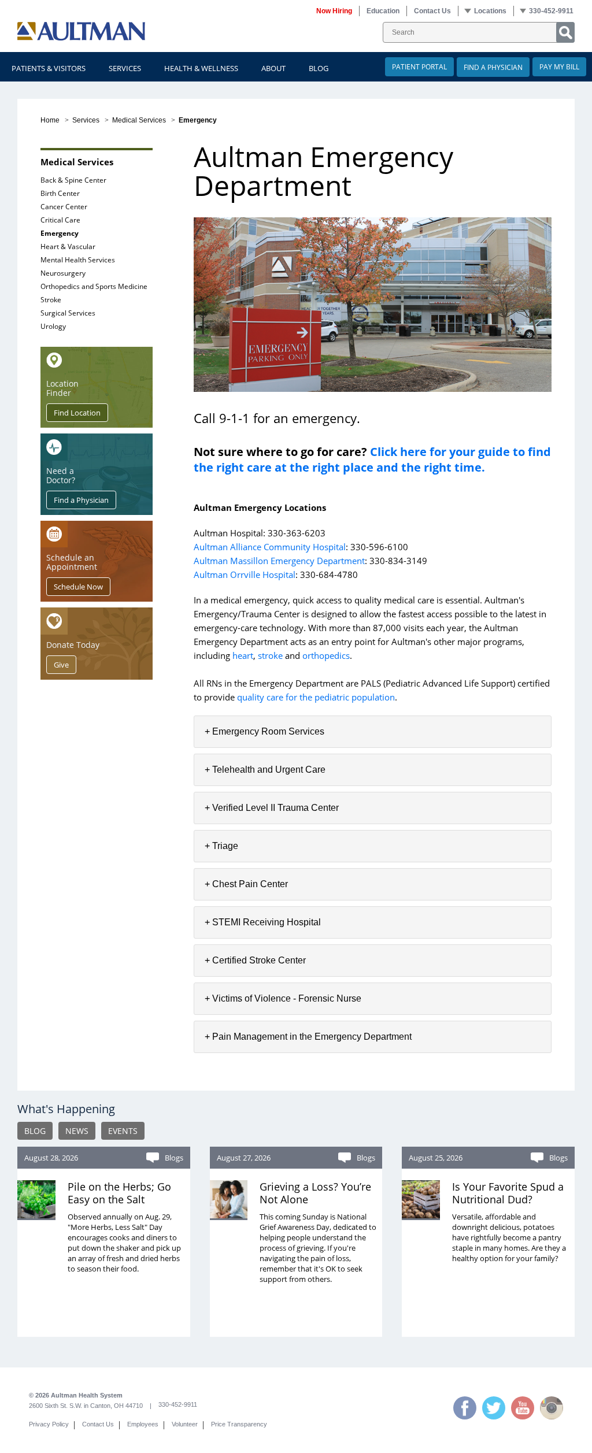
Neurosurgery (63, 273)
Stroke (50, 300)
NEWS (76, 1130)
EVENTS (123, 1130)
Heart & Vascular (67, 246)
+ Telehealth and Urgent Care (265, 769)
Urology (53, 326)
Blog (318, 68)
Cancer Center (63, 207)
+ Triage (221, 846)
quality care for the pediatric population (316, 697)
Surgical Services (67, 313)
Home (50, 120)
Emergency (59, 233)
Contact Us (98, 1424)
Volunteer (185, 1424)
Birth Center (60, 193)
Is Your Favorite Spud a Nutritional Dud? (508, 1193)
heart (242, 655)
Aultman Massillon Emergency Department (279, 560)
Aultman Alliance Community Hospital (270, 547)
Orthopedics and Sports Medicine (93, 286)
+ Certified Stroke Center (255, 960)
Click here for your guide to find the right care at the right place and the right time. (372, 459)
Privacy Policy (49, 1424)
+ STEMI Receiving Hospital (263, 922)
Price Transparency (239, 1424)
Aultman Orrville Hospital (244, 574)
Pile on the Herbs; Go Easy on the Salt (119, 1193)
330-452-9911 (177, 1404)
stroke (270, 655)
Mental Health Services (77, 260)
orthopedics (326, 655)
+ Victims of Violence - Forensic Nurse (283, 998)
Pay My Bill (559, 67)
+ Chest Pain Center (246, 884)
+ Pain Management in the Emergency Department (308, 1036)
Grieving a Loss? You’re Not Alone (315, 1193)
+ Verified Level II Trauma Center (272, 808)
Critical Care (60, 220)
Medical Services (139, 120)
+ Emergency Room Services (264, 731)
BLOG (35, 1130)
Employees (142, 1424)
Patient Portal (419, 67)
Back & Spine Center (73, 180)
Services (85, 120)
